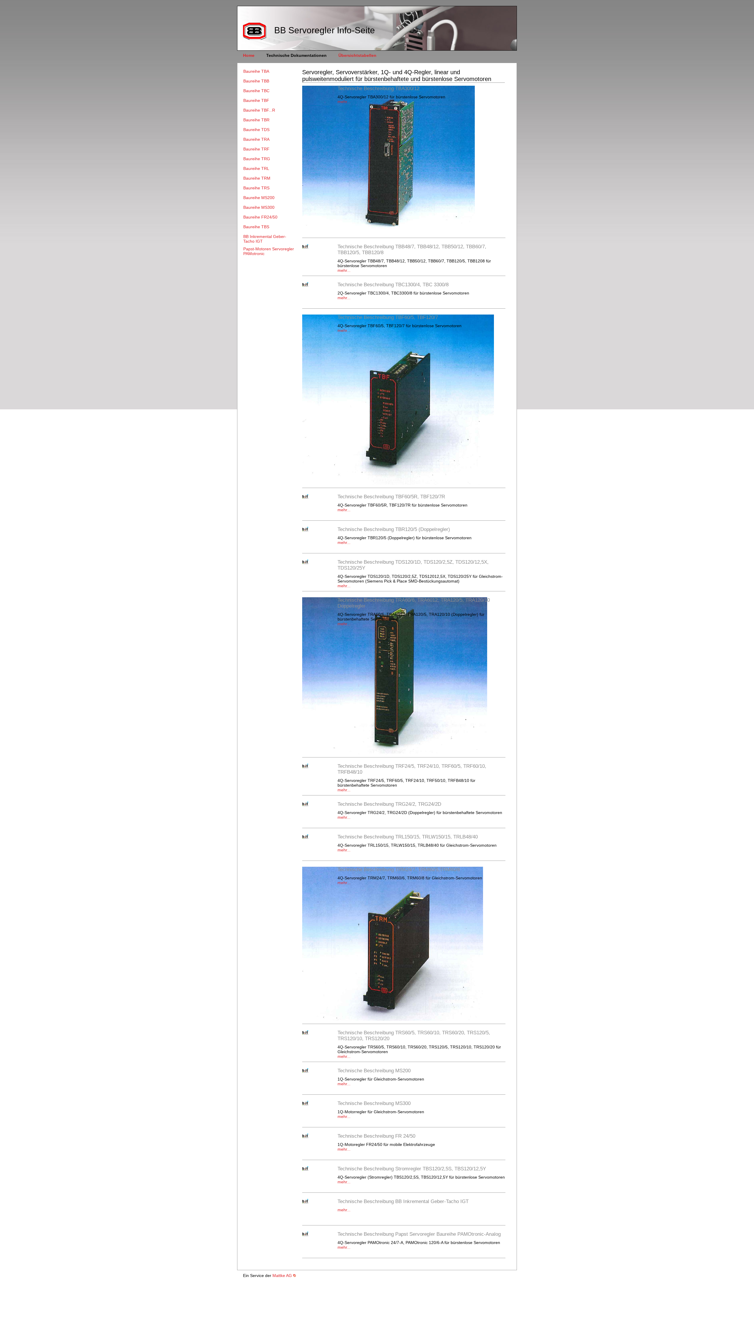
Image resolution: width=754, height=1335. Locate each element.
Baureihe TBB (256, 81)
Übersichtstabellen (357, 55)
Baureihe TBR (256, 120)
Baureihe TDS (256, 129)
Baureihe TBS (256, 226)
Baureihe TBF (256, 100)
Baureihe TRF (256, 149)
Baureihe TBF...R (259, 110)
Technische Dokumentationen (296, 55)
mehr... (344, 101)
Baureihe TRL (256, 168)
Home (248, 55)
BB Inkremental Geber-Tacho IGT (264, 239)
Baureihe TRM (256, 178)
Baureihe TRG (256, 158)
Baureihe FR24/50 (260, 217)
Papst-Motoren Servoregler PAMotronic (268, 251)
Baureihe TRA (256, 139)
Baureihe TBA (256, 71)
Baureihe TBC (256, 90)
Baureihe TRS (256, 188)
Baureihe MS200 (259, 197)
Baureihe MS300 (259, 207)
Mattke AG (282, 1275)
